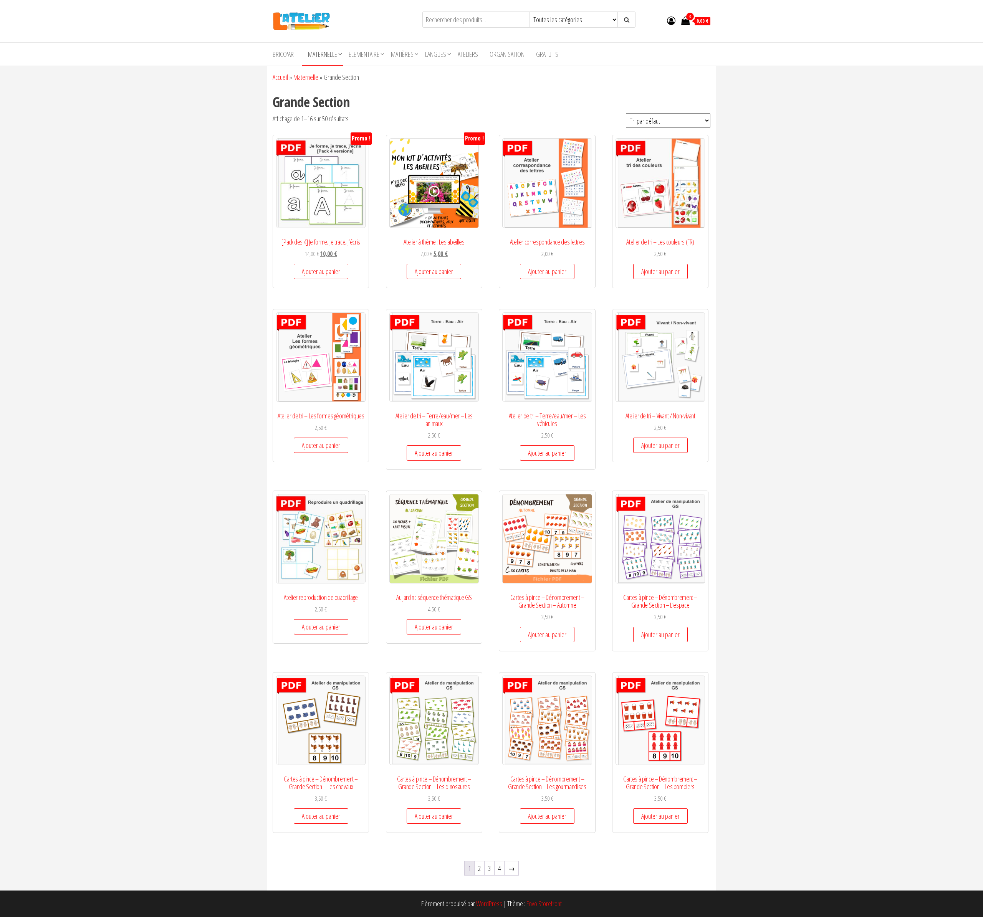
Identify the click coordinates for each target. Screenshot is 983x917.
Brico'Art (284, 54)
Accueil (280, 77)
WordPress (489, 903)
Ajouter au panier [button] (321, 271)
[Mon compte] (671, 20)
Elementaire (364, 54)
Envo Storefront (544, 903)
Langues (435, 54)
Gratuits (547, 54)
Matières (402, 54)
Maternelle (322, 54)
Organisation (507, 54)
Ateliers (468, 54)
